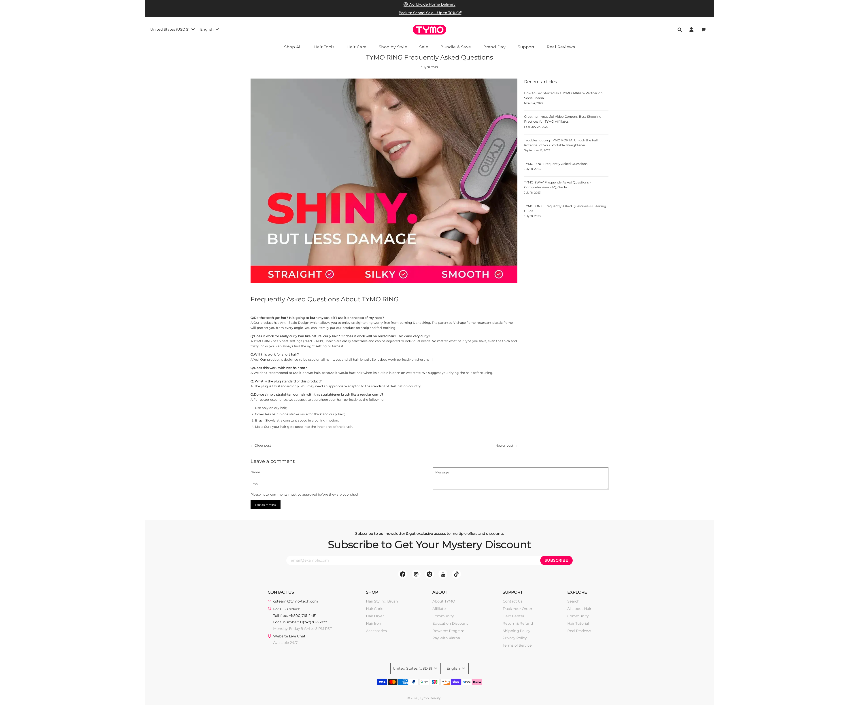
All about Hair (579, 609)
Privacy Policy (515, 638)
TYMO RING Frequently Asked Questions (555, 164)
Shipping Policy (516, 631)
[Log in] (691, 29)
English (207, 29)
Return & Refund (518, 623)
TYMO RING (380, 299)
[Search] (679, 29)
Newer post (504, 445)
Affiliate (439, 609)
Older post (263, 445)
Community (443, 616)
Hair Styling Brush (382, 601)
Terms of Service (517, 645)
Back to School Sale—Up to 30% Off (430, 13)
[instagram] (416, 574)
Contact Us (513, 601)
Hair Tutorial (578, 623)
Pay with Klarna (446, 638)
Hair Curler (375, 609)
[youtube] (442, 574)
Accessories (376, 631)
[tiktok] (456, 574)
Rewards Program (448, 631)
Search (573, 601)
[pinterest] (429, 574)
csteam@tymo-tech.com (295, 601)
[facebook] (402, 574)
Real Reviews (579, 631)
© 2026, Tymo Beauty (424, 698)
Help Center (513, 616)
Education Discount (450, 623)
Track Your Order (517, 609)
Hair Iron (373, 623)
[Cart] (704, 29)
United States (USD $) (170, 29)
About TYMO (443, 601)
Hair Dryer (375, 616)
